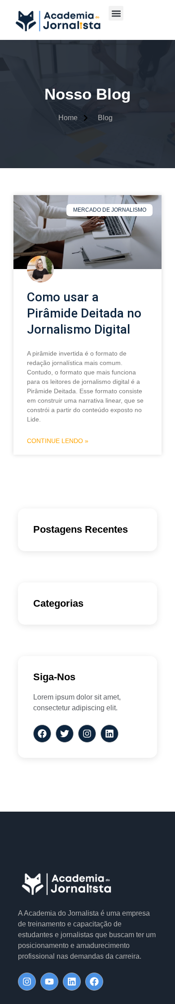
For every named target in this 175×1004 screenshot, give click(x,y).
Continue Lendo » (57, 440)
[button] (116, 13)
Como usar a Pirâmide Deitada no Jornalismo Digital (84, 313)
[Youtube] (49, 982)
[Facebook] (94, 982)
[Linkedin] (72, 982)
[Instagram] (27, 982)
